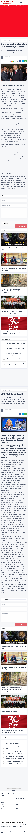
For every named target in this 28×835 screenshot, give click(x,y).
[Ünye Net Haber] (7, 2)
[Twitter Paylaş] (23, 61)
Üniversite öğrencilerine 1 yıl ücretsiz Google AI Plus (14, 6)
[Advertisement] (14, 23)
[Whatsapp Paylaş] (25, 61)
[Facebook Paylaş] (20, 61)
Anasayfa (4, 40)
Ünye (9, 40)
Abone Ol (6, 61)
